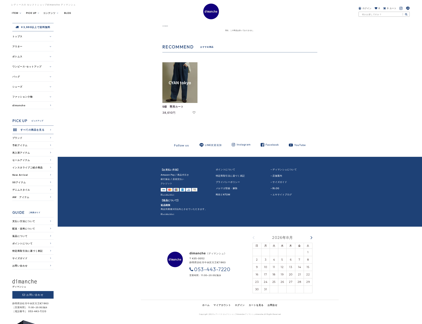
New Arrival (20, 174)
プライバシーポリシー (228, 182)
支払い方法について (23, 221)
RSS (218, 194)
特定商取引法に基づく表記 (27, 250)
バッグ (16, 76)
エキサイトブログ (282, 194)
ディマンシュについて (284, 169)
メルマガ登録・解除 (227, 188)
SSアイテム (19, 182)
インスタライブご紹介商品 (27, 167)
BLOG (275, 188)
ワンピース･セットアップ (27, 66)
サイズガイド (20, 258)
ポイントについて (22, 243)
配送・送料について (23, 228)
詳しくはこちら (167, 194)
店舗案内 (277, 175)
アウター (17, 46)
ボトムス (17, 56)
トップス (17, 36)
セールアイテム (21, 160)
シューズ (17, 86)
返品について (20, 236)
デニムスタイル (21, 189)
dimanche (18, 105)
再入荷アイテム (21, 152)
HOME (165, 26)
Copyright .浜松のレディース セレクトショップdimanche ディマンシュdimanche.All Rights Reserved (240, 314)
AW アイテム (21, 197)
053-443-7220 (37, 311)
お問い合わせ (20, 265)
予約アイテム (20, 145)
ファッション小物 (22, 96)
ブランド (17, 137)
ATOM (226, 194)
